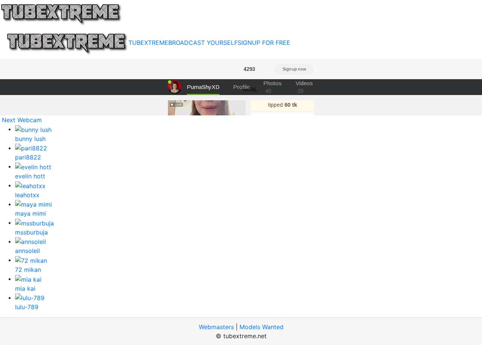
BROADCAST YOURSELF (203, 42)
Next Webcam (22, 120)
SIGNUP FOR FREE (264, 42)
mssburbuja (31, 232)
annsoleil (27, 251)
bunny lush (30, 139)
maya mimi (30, 213)
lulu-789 (26, 307)
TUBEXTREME (148, 42)
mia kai (25, 288)
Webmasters (216, 327)
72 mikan (28, 269)
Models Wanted (261, 327)
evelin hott (30, 176)
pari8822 (28, 157)
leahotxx (27, 195)
